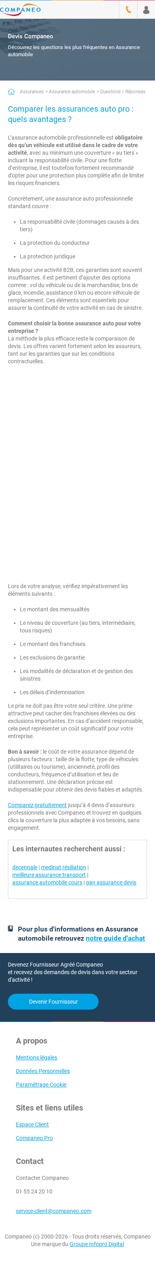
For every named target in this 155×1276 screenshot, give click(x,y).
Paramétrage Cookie (41, 1084)
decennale (24, 867)
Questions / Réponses (122, 92)
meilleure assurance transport (49, 875)
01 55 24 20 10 (34, 1191)
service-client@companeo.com (53, 1211)
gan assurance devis (111, 882)
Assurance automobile (72, 92)
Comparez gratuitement (37, 805)
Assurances (32, 92)
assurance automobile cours (47, 882)
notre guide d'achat (115, 938)
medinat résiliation (63, 867)
